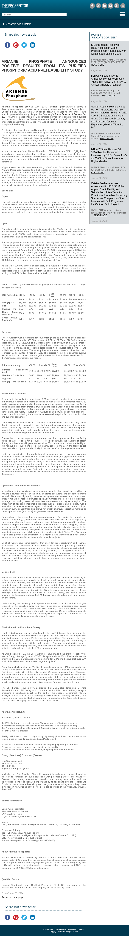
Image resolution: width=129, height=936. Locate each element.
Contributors (48, 930)
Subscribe (72, 930)
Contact (81, 930)
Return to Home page (12, 897)
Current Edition (60, 930)
